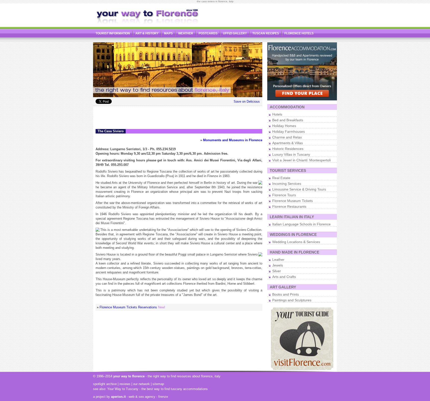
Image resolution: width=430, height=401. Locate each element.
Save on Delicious (247, 101)
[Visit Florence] (302, 369)
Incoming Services (286, 184)
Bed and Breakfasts (287, 120)
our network (141, 384)
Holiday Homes (284, 126)
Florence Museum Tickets (292, 201)
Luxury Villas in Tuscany (291, 154)
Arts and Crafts (284, 277)
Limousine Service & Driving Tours (299, 189)
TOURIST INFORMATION (113, 33)
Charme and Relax (287, 137)
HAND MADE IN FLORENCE (294, 252)
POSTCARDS (208, 33)
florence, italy (210, 376)
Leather (278, 260)
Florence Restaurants (289, 206)
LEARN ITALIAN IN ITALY (292, 217)
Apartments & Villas (287, 143)
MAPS (168, 33)
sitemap (158, 384)
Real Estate (281, 178)
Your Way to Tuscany (122, 389)
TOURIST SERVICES (288, 170)
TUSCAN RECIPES (265, 33)
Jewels (277, 265)
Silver (276, 271)
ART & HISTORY (147, 33)
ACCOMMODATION (287, 107)
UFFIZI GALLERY (235, 33)
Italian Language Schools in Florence (301, 224)
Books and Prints (285, 294)
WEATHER (185, 33)
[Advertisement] (278, 13)
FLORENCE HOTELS (299, 33)
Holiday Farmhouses (288, 132)
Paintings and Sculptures (291, 300)
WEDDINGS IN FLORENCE (293, 234)
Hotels (277, 114)
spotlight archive (105, 384)
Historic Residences (287, 149)
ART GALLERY (283, 287)
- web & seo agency (133, 397)
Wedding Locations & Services (296, 242)
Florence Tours (284, 195)
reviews (124, 384)
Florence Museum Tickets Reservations (128, 307)
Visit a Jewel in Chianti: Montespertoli (301, 160)
